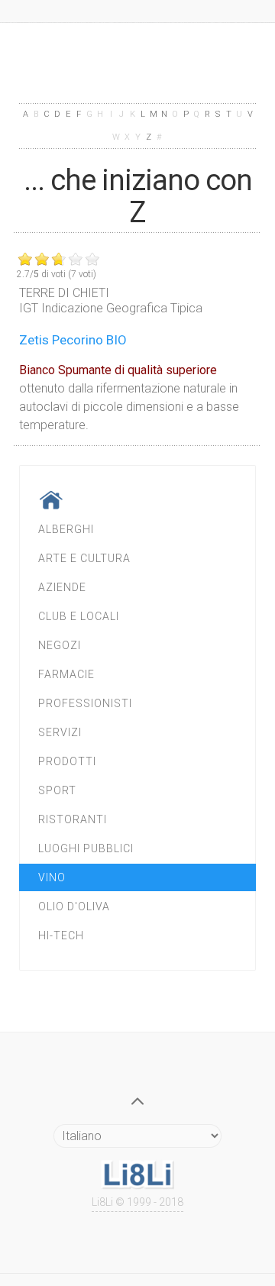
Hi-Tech (61, 935)
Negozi (59, 645)
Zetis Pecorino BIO (73, 339)
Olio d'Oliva (74, 906)
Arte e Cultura (84, 558)
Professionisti (85, 703)
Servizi (60, 732)
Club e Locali (78, 616)
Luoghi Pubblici (86, 848)
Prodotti (67, 761)
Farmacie (66, 674)
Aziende (62, 587)
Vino (52, 877)
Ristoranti (72, 819)
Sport (57, 790)
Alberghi (66, 529)
